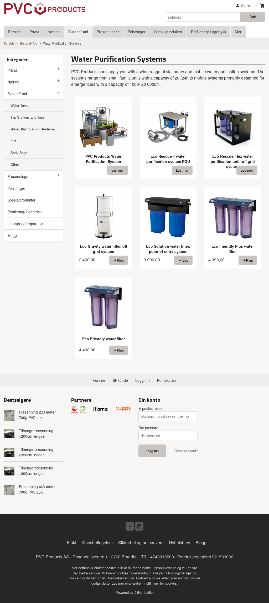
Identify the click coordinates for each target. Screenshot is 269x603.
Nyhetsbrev (179, 542)
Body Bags (19, 152)
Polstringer (137, 31)
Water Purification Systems (33, 128)
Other (15, 164)
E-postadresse (150, 408)
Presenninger (108, 31)
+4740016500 (161, 557)
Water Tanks (20, 105)
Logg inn (142, 380)
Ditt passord (148, 427)
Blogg (12, 235)
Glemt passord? (186, 450)
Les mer (118, 583)
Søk (253, 16)
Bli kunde (120, 380)
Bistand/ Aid (78, 31)
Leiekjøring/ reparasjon (26, 223)
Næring (54, 31)
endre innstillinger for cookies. (155, 583)
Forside (14, 31)
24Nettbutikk (144, 592)
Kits (14, 140)
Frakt (71, 542)
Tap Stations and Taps (28, 117)
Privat (34, 31)
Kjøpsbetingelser (97, 542)
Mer (238, 31)
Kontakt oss (167, 380)
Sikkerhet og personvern (141, 542)
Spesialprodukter (168, 31)
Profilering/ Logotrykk (208, 31)
